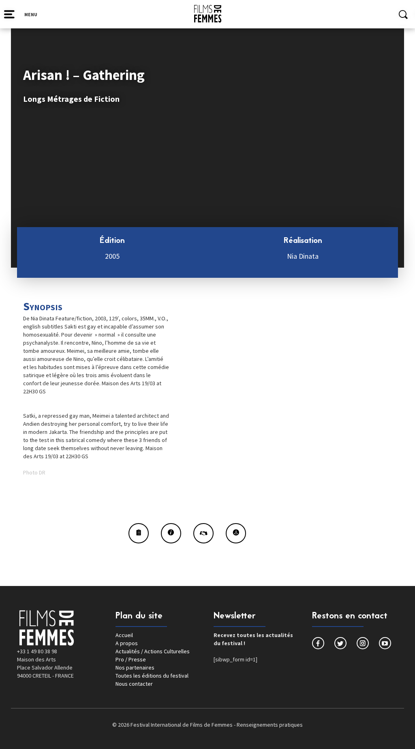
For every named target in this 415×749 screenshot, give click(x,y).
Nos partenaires (135, 667)
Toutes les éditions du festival (152, 675)
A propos (127, 643)
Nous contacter (134, 683)
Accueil (124, 635)
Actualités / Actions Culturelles (153, 651)
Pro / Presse (131, 659)
